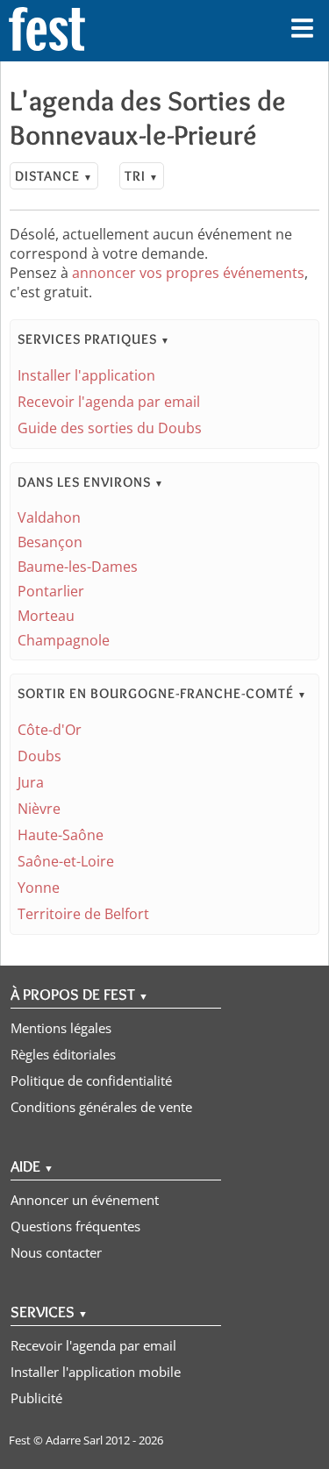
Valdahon (49, 517)
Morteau (46, 615)
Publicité (36, 1398)
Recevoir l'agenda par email (109, 401)
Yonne (39, 887)
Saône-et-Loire (66, 861)
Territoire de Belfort (83, 913)
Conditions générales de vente (101, 1107)
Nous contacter (56, 1252)
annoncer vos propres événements (188, 272)
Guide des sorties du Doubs (110, 428)
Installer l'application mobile (96, 1371)
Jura (31, 782)
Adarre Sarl (74, 1440)
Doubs (39, 756)
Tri (142, 176)
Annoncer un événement (85, 1200)
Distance (54, 176)
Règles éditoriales (63, 1054)
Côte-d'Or (50, 729)
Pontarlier (51, 591)
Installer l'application (86, 375)
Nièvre (39, 808)
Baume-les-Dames (78, 566)
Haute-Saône (61, 835)
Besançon (50, 542)
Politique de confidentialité (91, 1080)
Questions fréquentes (75, 1226)
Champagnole (64, 640)
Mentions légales (61, 1028)
